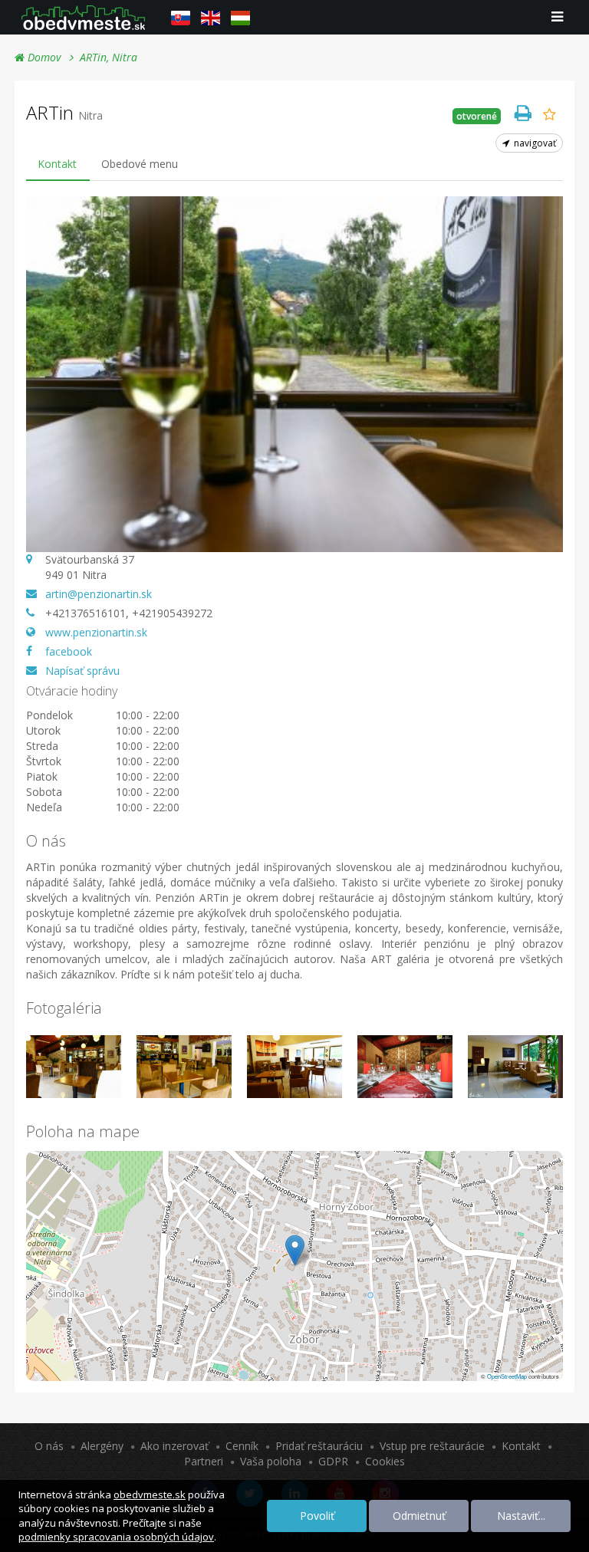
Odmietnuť (419, 1515)
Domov (43, 57)
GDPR (333, 1461)
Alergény (102, 1446)
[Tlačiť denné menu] (523, 113)
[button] (294, 1250)
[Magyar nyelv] (240, 17)
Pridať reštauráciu (319, 1446)
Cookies (385, 1461)
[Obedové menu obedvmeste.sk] (83, 17)
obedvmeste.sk (150, 1494)
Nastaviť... (521, 1515)
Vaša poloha (270, 1461)
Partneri (203, 1461)
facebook (68, 651)
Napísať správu (82, 670)
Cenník (241, 1446)
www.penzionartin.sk (96, 632)
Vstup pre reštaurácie (432, 1446)
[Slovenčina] (180, 17)
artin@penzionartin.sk (98, 594)
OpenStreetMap (507, 1376)
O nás (49, 1446)
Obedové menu (139, 163)
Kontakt (57, 163)
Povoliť (317, 1515)
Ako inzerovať (174, 1446)
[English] (210, 17)
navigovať (534, 143)
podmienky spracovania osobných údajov (116, 1537)
